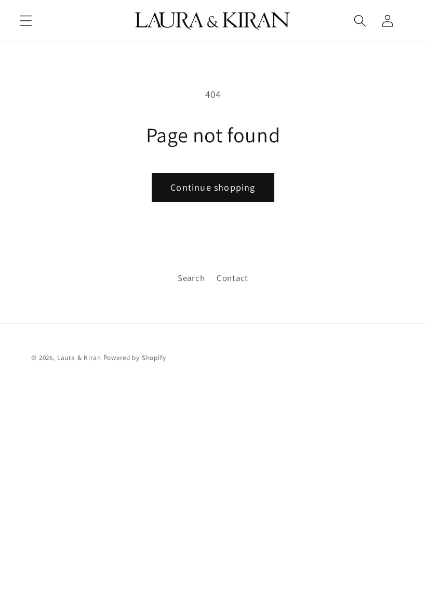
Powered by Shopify (134, 357)
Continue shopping (212, 187)
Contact (232, 278)
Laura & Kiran (79, 357)
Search (191, 278)
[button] (26, 20)
